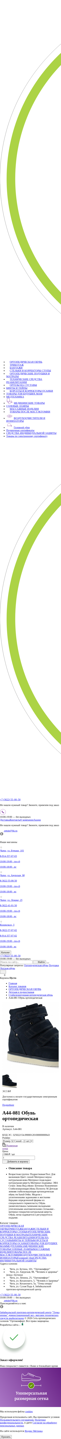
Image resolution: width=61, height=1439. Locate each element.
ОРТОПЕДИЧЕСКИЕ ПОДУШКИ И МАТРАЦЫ (25, 1233)
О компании (26, 820)
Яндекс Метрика (34, 1431)
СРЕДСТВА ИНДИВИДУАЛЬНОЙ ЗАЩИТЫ (31, 433)
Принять (5, 1437)
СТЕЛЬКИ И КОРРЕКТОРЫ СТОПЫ (30, 370)
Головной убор (22, 427)
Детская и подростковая (21, 992)
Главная (13, 983)
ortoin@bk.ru (10, 830)
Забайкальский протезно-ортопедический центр (25, 1312)
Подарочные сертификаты (20, 430)
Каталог (5, 952)
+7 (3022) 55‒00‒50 (10, 799)
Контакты (15, 820)
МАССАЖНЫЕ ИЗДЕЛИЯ (24, 409)
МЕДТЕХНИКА (15, 396)
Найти (41, 962)
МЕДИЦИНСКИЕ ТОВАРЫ (29, 403)
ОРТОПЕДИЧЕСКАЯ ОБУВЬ (26, 362)
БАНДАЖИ (16, 367)
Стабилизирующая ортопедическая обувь (31, 995)
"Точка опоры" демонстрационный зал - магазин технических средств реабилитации (29, 1315)
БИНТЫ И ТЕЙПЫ (16, 388)
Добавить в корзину (17, 1161)
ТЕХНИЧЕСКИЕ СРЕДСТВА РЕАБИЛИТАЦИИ (24, 380)
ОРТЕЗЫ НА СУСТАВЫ (23, 385)
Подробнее (8, 1105)
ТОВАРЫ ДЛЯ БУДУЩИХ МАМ (24, 393)
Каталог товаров (17, 986)
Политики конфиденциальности (23, 1421)
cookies (29, 1411)
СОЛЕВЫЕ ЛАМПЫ (17, 406)
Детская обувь (7, 968)
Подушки (54, 965)
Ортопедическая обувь (36, 965)
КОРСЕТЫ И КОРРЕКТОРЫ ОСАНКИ (31, 391)
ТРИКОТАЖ (17, 365)
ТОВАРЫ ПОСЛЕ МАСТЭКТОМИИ (30, 411)
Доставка (5, 820)
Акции (37, 820)
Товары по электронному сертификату (27, 436)
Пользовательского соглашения (16, 1420)
